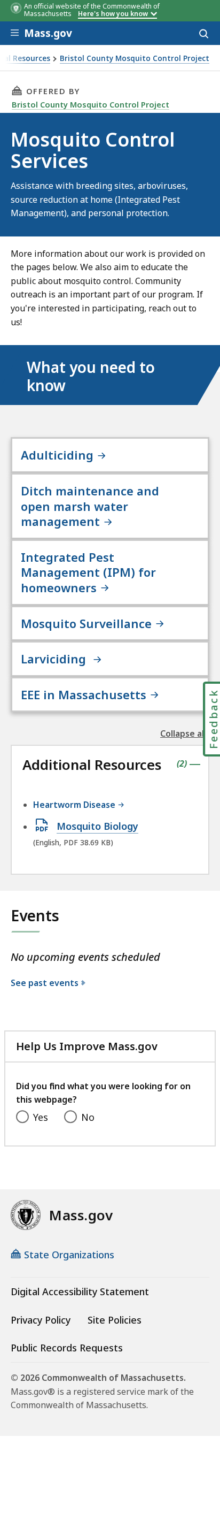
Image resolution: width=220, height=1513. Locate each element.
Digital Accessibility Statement (80, 1291)
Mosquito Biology (97, 827)
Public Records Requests (67, 1347)
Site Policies (115, 1319)
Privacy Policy (40, 1319)
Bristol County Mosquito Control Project (134, 58)
